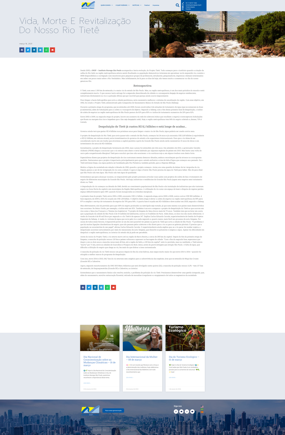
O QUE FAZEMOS (121, 5)
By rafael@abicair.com (197, 430)
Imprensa (156, 5)
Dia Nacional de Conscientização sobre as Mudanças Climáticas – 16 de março (99, 361)
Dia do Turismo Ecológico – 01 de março (184, 358)
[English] (202, 406)
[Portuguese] (202, 409)
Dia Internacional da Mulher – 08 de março (142, 358)
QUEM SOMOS (106, 5)
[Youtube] (192, 411)
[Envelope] (181, 411)
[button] (21, 49)
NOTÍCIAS (135, 5)
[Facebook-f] (176, 411)
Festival (147, 5)
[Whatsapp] (187, 411)
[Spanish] (202, 412)
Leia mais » (87, 383)
